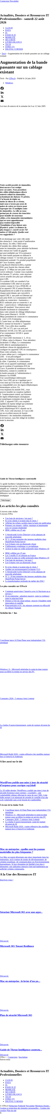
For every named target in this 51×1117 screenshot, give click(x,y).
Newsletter (30, 1106)
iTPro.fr (12, 78)
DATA (8, 30)
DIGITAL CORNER (14, 49)
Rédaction (13, 1106)
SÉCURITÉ (10, 40)
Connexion (13, 1057)
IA (6, 33)
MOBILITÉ (10, 37)
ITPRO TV (10, 47)
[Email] (25, 101)
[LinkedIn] (25, 92)
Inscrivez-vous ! (6, 880)
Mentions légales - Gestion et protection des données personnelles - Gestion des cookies (25, 1108)
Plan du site (11, 1110)
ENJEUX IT (10, 35)
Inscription (23, 1057)
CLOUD (9, 28)
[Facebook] (25, 88)
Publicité (21, 1106)
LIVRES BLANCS (13, 42)
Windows (9, 83)
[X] (25, 97)
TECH (8, 44)
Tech (4, 53)
